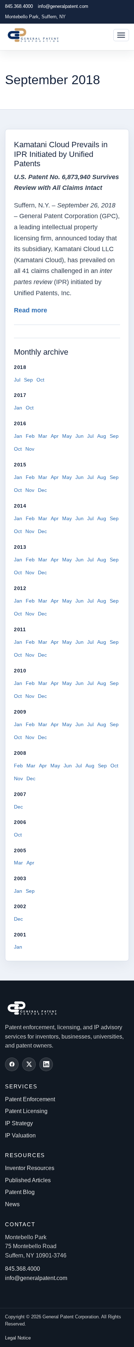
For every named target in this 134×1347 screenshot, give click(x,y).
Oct (40, 380)
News (12, 1204)
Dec (42, 490)
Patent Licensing (26, 1111)
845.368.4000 (19, 6)
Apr (55, 436)
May (67, 436)
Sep (28, 380)
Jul (17, 380)
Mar (42, 436)
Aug (101, 436)
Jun (79, 436)
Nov (29, 449)
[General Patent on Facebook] (12, 1064)
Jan (18, 408)
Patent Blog (20, 1192)
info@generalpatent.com (63, 6)
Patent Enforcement (30, 1099)
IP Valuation (20, 1135)
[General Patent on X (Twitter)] (29, 1064)
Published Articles (28, 1180)
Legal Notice (18, 1338)
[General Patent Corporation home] (36, 35)
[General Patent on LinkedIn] (46, 1064)
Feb (30, 436)
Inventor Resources (29, 1168)
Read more (30, 310)
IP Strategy (19, 1123)
